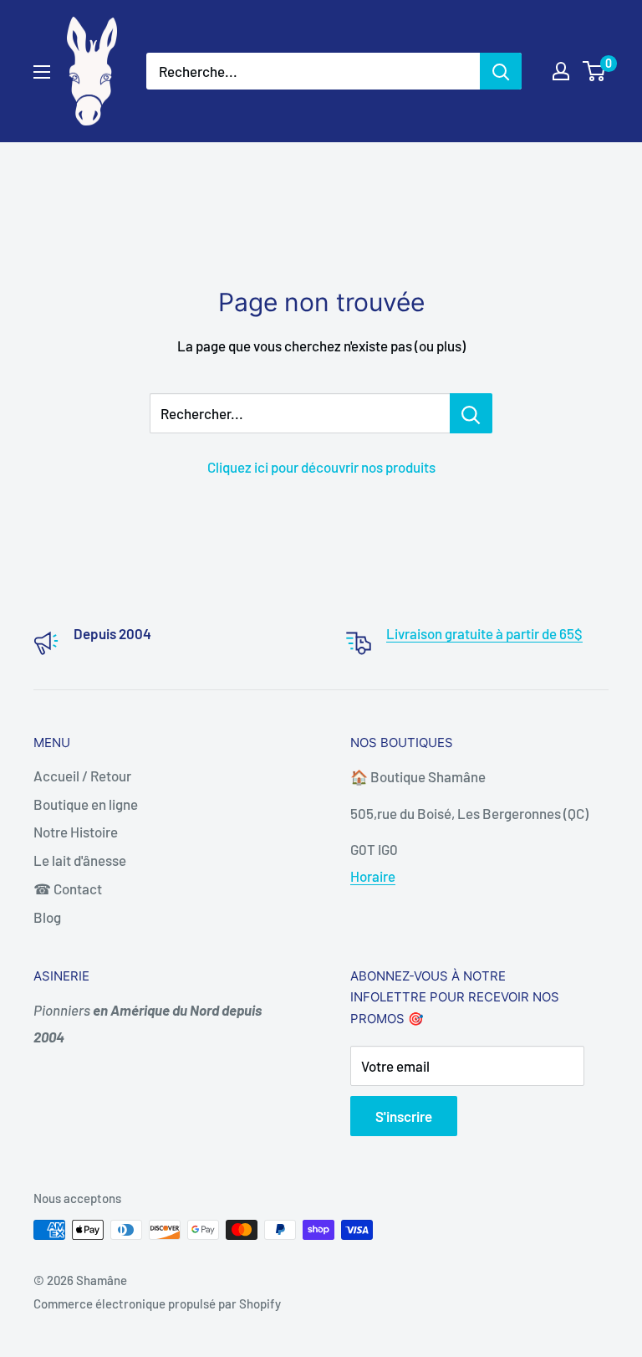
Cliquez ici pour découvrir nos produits (321, 466)
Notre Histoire (75, 831)
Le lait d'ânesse (79, 860)
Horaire (372, 876)
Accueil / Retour (82, 775)
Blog (47, 917)
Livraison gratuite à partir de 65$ (484, 633)
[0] (594, 71)
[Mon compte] (561, 71)
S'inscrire (403, 1116)
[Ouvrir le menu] (41, 72)
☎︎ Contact (67, 888)
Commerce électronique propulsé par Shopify (157, 1303)
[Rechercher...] (471, 413)
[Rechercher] (501, 71)
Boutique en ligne (85, 804)
